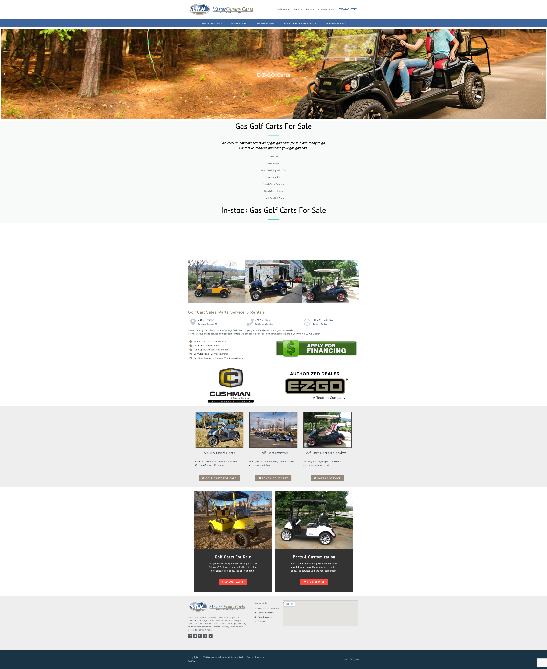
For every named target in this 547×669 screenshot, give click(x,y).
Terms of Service (255, 657)
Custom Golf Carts (211, 23)
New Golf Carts (239, 23)
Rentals (310, 9)
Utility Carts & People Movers (300, 23)
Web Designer (351, 659)
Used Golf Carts (266, 23)
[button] (4, 74)
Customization (326, 9)
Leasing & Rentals (336, 23)
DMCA (191, 661)
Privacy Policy (237, 657)
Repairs (298, 9)
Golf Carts (281, 9)
